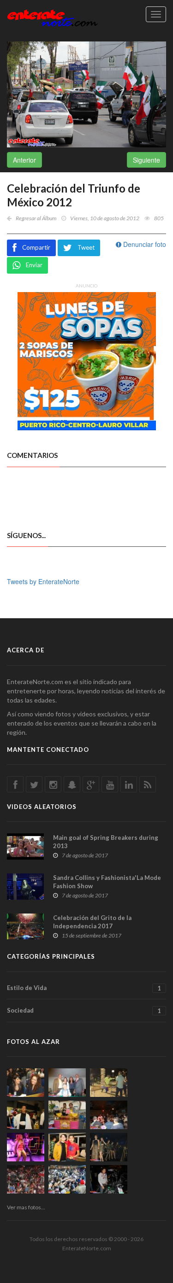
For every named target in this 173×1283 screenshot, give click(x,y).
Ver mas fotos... (26, 1207)
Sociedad (84, 1010)
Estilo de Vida (84, 988)
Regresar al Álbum (36, 218)
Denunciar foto (143, 244)
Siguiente (146, 159)
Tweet (86, 247)
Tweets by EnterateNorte (43, 581)
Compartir (36, 247)
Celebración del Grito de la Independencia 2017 (92, 922)
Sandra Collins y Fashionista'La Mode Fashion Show (107, 882)
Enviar (34, 265)
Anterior (24, 159)
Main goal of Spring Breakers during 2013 (105, 841)
